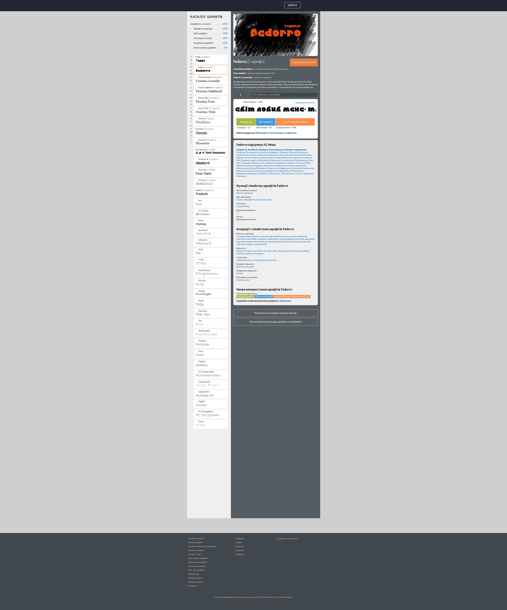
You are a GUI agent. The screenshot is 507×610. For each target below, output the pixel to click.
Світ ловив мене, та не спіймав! (266, 93)
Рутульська (275, 172)
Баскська (284, 153)
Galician (239, 156)
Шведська (274, 151)
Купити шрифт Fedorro (295, 120)
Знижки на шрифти (197, 566)
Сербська (240, 153)
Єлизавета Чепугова (263, 67)
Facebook (239, 538)
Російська (240, 151)
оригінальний (288, 235)
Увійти (292, 5)
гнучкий (282, 237)
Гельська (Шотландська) (255, 156)
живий (249, 240)
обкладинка (249, 198)
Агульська (290, 164)
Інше (307, 295)
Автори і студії (194, 554)
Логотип (240, 191)
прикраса (281, 249)
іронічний (299, 237)
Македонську (272, 169)
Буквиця (249, 191)
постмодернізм (259, 258)
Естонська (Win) (303, 161)
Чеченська (241, 174)
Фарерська (271, 161)
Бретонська (294, 153)
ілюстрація (258, 252)
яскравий (261, 237)
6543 (225, 22)
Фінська (293, 151)
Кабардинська (284, 166)
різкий (248, 235)
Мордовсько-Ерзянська (247, 172)
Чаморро (291, 161)
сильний (296, 240)
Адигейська (300, 164)
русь (247, 278)
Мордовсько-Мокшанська (291, 169)
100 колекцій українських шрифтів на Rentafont (275, 320)
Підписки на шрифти (197, 562)
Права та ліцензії (196, 581)
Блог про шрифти (196, 570)
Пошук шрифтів (195, 542)
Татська (299, 172)
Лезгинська (260, 169)
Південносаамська (244, 164)
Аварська (280, 164)
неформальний (243, 258)
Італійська (264, 151)
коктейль (257, 249)
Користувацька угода (245, 597)
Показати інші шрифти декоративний (275, 311)
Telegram (239, 554)
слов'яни (240, 278)
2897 (225, 36)
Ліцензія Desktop (282, 295)
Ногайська (264, 172)
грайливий (251, 237)
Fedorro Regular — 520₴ (252, 100)
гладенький (272, 237)
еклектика (271, 258)
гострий (240, 235)
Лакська (250, 169)
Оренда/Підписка (245, 295)
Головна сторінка (196, 538)
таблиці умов (284, 299)
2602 (225, 41)
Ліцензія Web (297, 295)
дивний (290, 237)
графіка (248, 252)
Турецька (284, 151)
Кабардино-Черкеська (266, 166)
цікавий (248, 243)
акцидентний (268, 72)
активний (305, 240)
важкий (288, 240)
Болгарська (251, 153)
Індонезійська (282, 156)
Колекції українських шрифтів (202, 546)
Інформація (193, 573)
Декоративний (254, 72)
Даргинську (241, 166)
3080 (225, 27)
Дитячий (240, 265)
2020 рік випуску (280, 67)
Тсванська (246, 161)
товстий (240, 243)
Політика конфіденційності (225, 597)
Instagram (239, 550)
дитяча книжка (294, 249)
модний (255, 235)
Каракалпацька (249, 159)
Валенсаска (306, 153)
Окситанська (287, 159)
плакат (239, 198)
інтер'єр (248, 249)
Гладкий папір (243, 205)
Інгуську (251, 166)
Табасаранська (288, 172)
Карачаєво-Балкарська (303, 166)
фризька (282, 161)
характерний (275, 235)
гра (264, 249)
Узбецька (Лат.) (259, 161)
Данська (271, 156)
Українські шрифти (262, 76)
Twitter (238, 542)
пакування (261, 198)
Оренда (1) (246, 120)
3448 (225, 32)
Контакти (192, 585)
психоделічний (260, 243)
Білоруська (303, 151)
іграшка (240, 252)
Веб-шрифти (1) (266, 121)
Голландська (252, 151)
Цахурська (308, 172)
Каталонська (263, 159)
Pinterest (239, 546)
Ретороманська (301, 159)
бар (274, 249)
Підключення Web (263, 295)
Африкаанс (273, 153)
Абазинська (269, 164)
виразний (309, 237)
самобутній (301, 235)
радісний (240, 240)
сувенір (305, 249)
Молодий (249, 265)
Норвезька (275, 159)
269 (225, 46)
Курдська (258, 164)
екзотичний (258, 240)
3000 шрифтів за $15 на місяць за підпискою (276, 131)
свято (269, 249)
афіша (270, 198)
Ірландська (295, 156)
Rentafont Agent (195, 577)
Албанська (262, 153)
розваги (240, 249)
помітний (240, 237)
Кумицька (240, 169)
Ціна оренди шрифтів (198, 558)
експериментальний (274, 240)
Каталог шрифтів (196, 550)
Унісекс (239, 272)
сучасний (264, 235)
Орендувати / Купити (303, 60)
